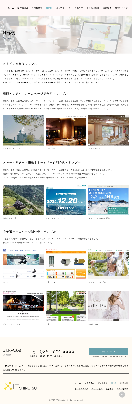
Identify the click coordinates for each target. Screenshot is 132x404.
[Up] (122, 394)
